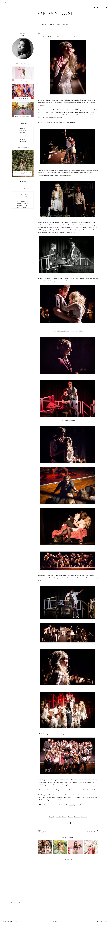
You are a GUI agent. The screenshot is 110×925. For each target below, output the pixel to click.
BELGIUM (22, 139)
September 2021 (22, 194)
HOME (5, 2)
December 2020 (22, 203)
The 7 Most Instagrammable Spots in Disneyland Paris (23, 116)
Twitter (64, 817)
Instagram (77, 817)
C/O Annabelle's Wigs (63, 331)
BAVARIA (22, 136)
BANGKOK (23, 134)
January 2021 (22, 201)
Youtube (58, 817)
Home (55, 921)
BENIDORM (23, 141)
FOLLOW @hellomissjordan (19, 903)
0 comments (88, 823)
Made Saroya (102, 921)
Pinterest (70, 817)
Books (59, 24)
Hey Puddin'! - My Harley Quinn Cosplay (23, 98)
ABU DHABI (23, 128)
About (44, 24)
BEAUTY (23, 138)
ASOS (81, 331)
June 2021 (22, 196)
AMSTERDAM (22, 130)
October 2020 (22, 207)
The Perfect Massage (92, 831)
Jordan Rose (55, 13)
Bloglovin (51, 817)
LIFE (48, 823)
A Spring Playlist (42, 831)
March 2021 (22, 199)
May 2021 (22, 198)
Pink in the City (22, 81)
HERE (71, 805)
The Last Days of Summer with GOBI (22, 173)
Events (65, 24)
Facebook (84, 817)
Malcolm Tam (67, 175)
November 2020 (22, 205)
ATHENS (22, 132)
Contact (51, 24)
